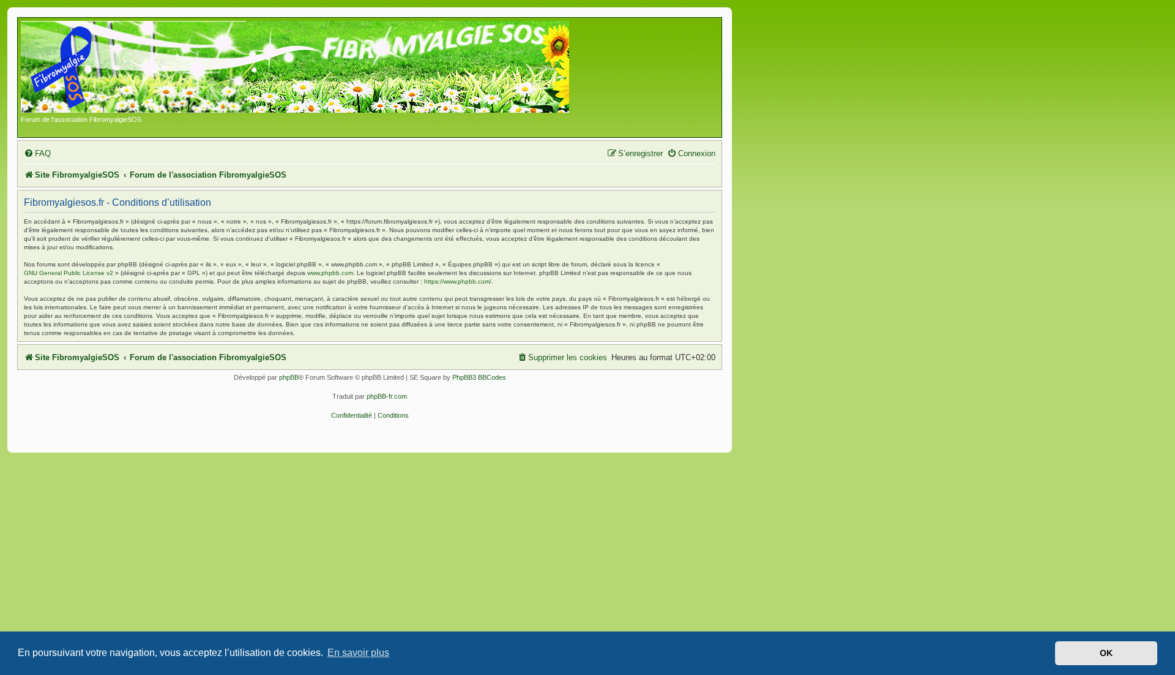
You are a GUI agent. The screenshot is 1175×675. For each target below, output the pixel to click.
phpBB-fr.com (387, 396)
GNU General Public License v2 (68, 273)
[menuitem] (37, 153)
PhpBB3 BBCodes (479, 377)
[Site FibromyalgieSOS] (314, 68)
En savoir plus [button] (358, 652)
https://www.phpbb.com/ (457, 281)
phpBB (289, 377)
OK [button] (1106, 653)
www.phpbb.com (330, 273)
